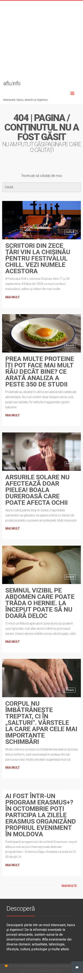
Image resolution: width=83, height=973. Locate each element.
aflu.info (13, 966)
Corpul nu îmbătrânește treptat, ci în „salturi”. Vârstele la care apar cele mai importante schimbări (41, 722)
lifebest (37, 966)
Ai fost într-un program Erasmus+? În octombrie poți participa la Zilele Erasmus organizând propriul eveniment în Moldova (40, 815)
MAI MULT (12, 297)
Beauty (70, 345)
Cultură (70, 232)
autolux (46, 966)
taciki (58, 970)
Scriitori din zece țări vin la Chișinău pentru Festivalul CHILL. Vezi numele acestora (37, 258)
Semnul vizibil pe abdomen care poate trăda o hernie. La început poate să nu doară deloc (39, 603)
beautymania (46, 970)
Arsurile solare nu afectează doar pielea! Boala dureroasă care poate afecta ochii (37, 489)
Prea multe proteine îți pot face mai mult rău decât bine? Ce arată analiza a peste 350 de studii (39, 371)
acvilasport (25, 966)
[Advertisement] (41, 42)
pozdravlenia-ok (61, 966)
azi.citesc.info (29, 970)
